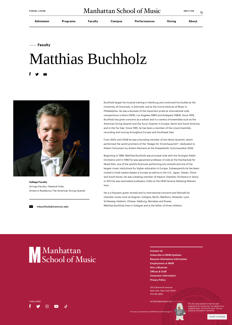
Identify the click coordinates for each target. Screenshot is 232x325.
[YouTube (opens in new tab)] (56, 306)
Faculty (93, 21)
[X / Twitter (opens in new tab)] (38, 306)
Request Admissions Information (168, 259)
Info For (189, 11)
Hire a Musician (158, 267)
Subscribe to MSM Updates (165, 254)
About (193, 21)
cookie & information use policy (201, 310)
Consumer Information (163, 275)
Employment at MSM (162, 263)
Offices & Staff (158, 271)
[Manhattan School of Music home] (121, 10)
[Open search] (201, 11)
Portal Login (37, 11)
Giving (171, 21)
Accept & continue (217, 317)
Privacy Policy (158, 279)
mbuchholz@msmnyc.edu (52, 206)
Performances (145, 21)
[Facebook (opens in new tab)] (30, 306)
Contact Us (156, 250)
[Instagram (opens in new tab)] (47, 306)
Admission (42, 21)
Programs (68, 21)
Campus (116, 21)
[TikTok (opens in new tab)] (66, 306)
